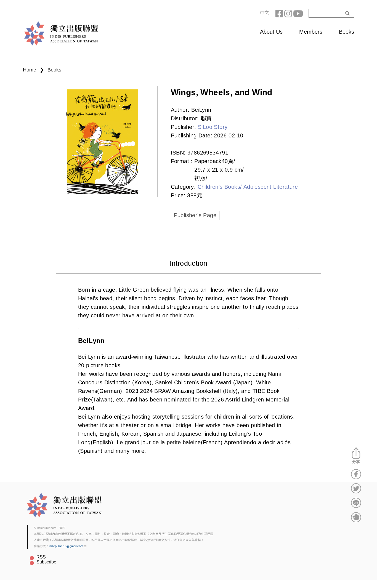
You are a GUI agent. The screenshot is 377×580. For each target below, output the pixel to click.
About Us (271, 32)
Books (346, 32)
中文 (264, 12)
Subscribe (46, 562)
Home (29, 70)
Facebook (279, 13)
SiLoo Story (212, 127)
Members (310, 32)
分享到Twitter (356, 488)
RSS (41, 557)
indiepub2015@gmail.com (66, 546)
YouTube (297, 13)
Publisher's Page (195, 215)
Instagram (288, 13)
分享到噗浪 (356, 517)
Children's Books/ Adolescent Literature (248, 187)
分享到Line (356, 502)
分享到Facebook (356, 474)
